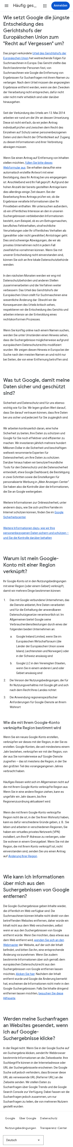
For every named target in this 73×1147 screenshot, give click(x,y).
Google (10, 1118)
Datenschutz (48, 1118)
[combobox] (23, 1140)
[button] (6, 6)
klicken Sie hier (25, 974)
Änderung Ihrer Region (22, 856)
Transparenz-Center (53, 1128)
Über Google (27, 1118)
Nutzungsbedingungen (20, 1128)
